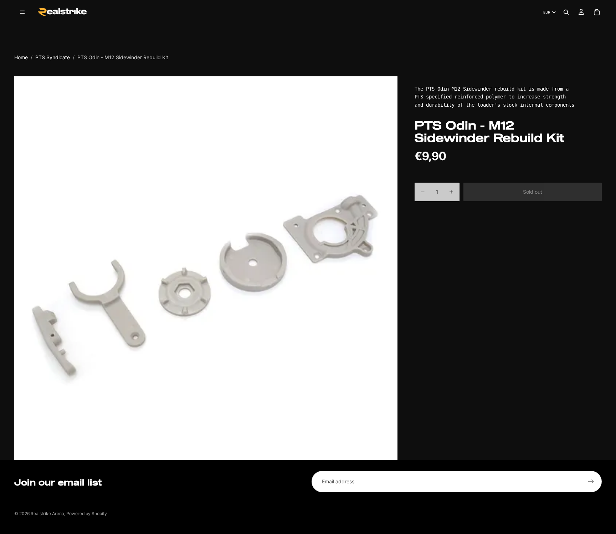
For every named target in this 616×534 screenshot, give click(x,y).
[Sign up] (591, 481)
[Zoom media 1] (205, 268)
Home (21, 57)
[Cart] (597, 12)
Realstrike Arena (47, 513)
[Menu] (22, 12)
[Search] (566, 12)
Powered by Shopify (86, 513)
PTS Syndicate (52, 57)
